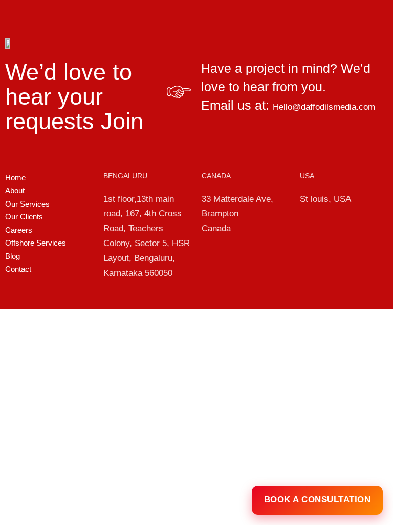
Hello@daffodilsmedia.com (324, 107)
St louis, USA (325, 199)
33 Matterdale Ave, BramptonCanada (237, 214)
